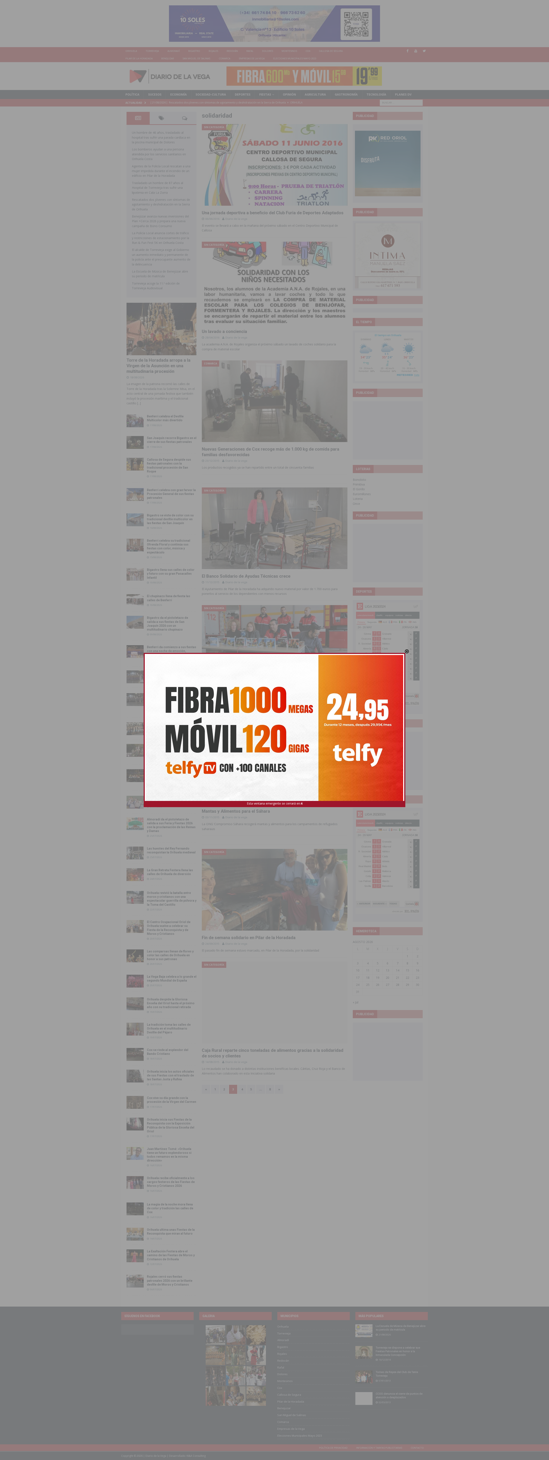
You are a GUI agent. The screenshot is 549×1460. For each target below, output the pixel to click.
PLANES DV (403, 94)
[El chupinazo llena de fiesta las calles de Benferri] (135, 600)
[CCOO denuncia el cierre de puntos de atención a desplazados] (364, 1398)
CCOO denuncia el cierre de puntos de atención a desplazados (399, 1395)
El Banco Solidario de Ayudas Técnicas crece (246, 576)
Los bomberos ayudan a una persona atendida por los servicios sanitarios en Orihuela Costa (159, 154)
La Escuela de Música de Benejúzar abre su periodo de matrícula (400, 1327)
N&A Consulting (196, 1456)
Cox (308, 50)
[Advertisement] (388, 430)
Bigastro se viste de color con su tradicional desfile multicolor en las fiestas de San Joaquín (170, 519)
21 (397, 978)
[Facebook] (407, 51)
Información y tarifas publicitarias (379, 1447)
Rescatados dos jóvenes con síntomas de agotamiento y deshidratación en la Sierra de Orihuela (161, 204)
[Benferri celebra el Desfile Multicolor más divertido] (135, 420)
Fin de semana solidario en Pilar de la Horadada (249, 937)
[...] (139, 403)
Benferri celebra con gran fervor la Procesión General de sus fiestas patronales (171, 493)
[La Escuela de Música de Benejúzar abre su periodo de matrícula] (364, 1330)
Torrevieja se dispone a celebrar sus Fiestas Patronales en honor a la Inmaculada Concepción (398, 1351)
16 (417, 970)
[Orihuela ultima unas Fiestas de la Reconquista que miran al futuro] (135, 1234)
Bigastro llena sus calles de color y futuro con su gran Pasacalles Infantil (171, 573)
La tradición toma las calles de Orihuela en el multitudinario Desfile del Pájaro (169, 1028)
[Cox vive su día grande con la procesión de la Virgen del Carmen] (135, 1102)
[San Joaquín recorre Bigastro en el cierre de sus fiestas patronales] (135, 442)
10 (357, 970)
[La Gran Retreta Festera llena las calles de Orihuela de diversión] (135, 874)
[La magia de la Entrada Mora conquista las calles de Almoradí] (135, 728)
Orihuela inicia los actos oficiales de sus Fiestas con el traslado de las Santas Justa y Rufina (170, 1075)
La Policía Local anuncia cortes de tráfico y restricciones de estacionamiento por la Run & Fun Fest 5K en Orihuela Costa (160, 238)
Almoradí (173, 50)
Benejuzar (167, 58)
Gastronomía (346, 94)
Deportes (242, 94)
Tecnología (376, 94)
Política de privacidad (333, 1447)
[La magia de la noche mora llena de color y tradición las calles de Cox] (135, 1208)
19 (377, 978)
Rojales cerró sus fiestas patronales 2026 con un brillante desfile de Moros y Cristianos (169, 1280)
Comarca (224, 58)
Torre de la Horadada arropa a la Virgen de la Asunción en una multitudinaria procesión (158, 366)
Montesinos (289, 50)
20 (387, 978)
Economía (178, 94)
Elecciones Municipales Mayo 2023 (294, 58)
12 (377, 970)
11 (368, 970)
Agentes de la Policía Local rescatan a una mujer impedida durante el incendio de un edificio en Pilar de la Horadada (161, 171)
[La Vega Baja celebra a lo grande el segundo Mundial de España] (135, 981)
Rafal (249, 50)
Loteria (358, 499)
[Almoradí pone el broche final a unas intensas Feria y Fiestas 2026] (135, 676)
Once (356, 504)
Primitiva (359, 484)
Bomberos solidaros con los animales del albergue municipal (261, 693)
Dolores (267, 50)
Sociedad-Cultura (211, 94)
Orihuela (131, 50)
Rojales (213, 50)
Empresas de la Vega (252, 58)
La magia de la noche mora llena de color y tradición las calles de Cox (170, 1208)
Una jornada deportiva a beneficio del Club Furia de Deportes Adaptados (273, 212)
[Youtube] (416, 51)
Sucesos (154, 94)
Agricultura (315, 94)
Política (132, 94)
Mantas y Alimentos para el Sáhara (236, 811)
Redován (232, 50)
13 (387, 970)
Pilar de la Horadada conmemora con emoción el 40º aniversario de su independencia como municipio (171, 775)
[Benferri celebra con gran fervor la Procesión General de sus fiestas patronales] (135, 494)
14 (397, 970)
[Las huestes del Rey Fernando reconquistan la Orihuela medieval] (135, 853)
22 (407, 978)
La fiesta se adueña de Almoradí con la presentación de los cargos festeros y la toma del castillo (171, 749)
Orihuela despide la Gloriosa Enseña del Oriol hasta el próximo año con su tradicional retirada (171, 1003)
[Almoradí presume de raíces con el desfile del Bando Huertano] (135, 802)
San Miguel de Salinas (196, 58)
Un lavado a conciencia (224, 331)
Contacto (417, 1447)
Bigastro (194, 50)
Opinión (289, 94)
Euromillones (362, 494)
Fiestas (265, 94)
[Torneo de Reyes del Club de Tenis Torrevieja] (364, 1376)
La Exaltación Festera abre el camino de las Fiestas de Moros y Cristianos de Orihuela (171, 1255)
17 (357, 978)
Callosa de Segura (331, 50)
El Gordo (359, 489)
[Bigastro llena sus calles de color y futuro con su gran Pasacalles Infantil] (135, 574)
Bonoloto (359, 480)
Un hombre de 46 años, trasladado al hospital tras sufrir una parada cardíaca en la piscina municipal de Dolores (161, 137)
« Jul (355, 1002)
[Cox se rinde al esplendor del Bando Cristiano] (135, 1054)
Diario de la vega (236, 219)
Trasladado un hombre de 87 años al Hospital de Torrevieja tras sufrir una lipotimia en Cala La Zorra (157, 188)
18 (368, 978)
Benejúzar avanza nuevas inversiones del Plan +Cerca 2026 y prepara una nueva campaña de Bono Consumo (160, 221)
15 (407, 970)
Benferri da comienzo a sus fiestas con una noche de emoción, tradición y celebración (171, 651)
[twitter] (424, 51)
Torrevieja (152, 50)
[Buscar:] (401, 102)
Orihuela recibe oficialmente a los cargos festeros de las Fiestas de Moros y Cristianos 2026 (171, 1181)
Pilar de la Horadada (139, 58)
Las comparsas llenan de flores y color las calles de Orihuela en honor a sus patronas (170, 955)
